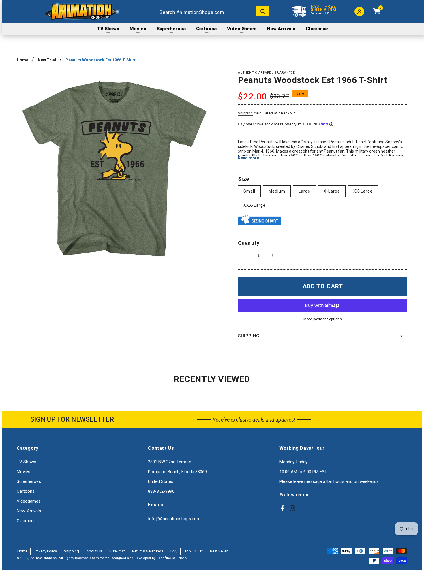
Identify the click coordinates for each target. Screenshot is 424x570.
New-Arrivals (29, 510)
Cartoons (26, 491)
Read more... (250, 158)
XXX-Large (254, 205)
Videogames (29, 501)
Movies (23, 471)
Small (249, 191)
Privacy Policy (46, 551)
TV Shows (26, 461)
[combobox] (214, 11)
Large (304, 191)
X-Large (332, 191)
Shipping (245, 113)
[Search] (262, 11)
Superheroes (29, 481)
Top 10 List (194, 551)
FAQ (173, 551)
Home (22, 60)
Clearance (26, 520)
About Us (94, 551)
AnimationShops (44, 558)
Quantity (248, 243)
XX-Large (363, 191)
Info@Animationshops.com (174, 518)
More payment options (322, 319)
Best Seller (219, 551)
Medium (277, 191)
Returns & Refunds (147, 551)
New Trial (47, 60)
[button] (322, 336)
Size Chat (117, 551)
